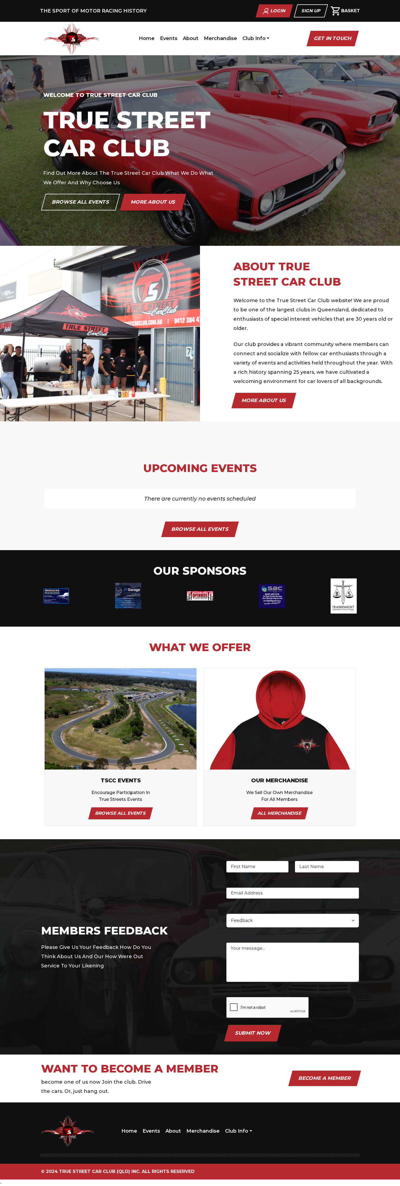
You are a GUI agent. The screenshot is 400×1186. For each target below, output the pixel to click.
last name (305, 855)
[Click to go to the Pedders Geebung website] (200, 595)
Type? (233, 908)
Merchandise (220, 38)
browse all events (80, 202)
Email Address (241, 882)
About (190, 38)
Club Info (254, 38)
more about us (153, 202)
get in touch (332, 38)
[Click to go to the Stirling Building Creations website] (272, 595)
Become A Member (325, 1078)
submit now (253, 1033)
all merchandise (279, 813)
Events (168, 38)
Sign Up (311, 10)
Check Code (239, 991)
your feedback (242, 937)
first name (237, 855)
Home (147, 38)
